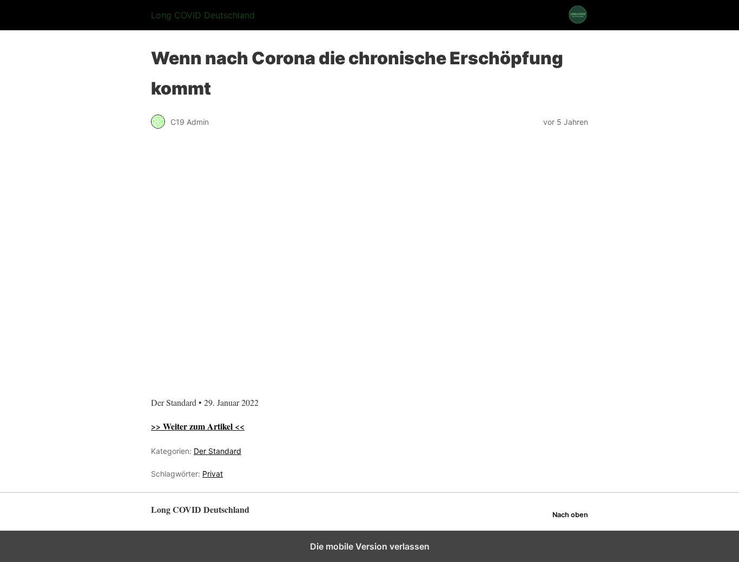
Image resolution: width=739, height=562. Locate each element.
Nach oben (570, 515)
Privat (212, 473)
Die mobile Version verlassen (370, 546)
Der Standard (217, 451)
